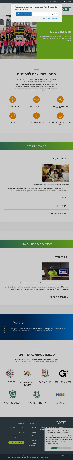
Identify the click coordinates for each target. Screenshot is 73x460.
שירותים (33, 435)
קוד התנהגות (33, 457)
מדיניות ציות (39, 457)
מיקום (59, 1)
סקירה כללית (61, 257)
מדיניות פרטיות (44, 456)
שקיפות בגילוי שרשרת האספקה (22, 456)
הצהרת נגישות (17, 457)
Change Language (24, 14)
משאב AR (10, 457)
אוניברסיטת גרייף (58, 297)
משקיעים (64, 1)
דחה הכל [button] (59, 448)
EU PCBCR (32, 446)
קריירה (69, 1)
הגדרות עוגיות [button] (67, 448)
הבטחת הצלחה (59, 158)
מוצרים (34, 432)
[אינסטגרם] (6, 427)
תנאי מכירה (32, 456)
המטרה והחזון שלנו (58, 213)
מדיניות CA (38, 456)
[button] (36, 159)
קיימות (64, 197)
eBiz (28, 457)
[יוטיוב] (14, 427)
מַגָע (51, 1)
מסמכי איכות (24, 457)
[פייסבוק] (18, 427)
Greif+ (55, 1)
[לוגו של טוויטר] (22, 427)
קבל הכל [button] (53, 448)
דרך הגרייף (62, 205)
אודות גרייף (32, 430)
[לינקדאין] (10, 427)
